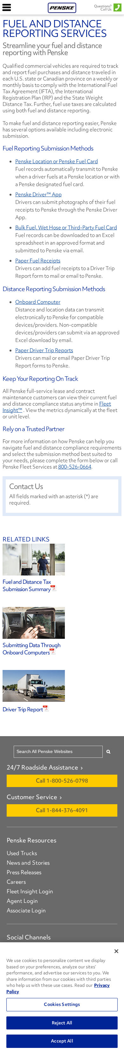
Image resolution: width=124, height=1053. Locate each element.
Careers (16, 882)
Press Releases (24, 872)
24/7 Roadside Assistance (42, 767)
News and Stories (28, 863)
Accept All (62, 1041)
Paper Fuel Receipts (37, 260)
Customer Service (32, 796)
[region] (62, 997)
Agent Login (22, 901)
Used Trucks (22, 853)
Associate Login (26, 910)
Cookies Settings (62, 1004)
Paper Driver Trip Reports (44, 350)
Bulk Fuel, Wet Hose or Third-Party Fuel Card (66, 227)
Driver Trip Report (23, 709)
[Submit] (108, 752)
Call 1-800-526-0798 (62, 780)
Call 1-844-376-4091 (62, 810)
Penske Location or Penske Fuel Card (56, 161)
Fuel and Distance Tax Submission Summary (27, 585)
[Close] (116, 951)
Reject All (62, 1023)
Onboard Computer (37, 301)
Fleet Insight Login (30, 891)
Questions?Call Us (103, 7)
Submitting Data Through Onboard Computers (31, 648)
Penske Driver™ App (38, 194)
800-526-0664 (74, 466)
